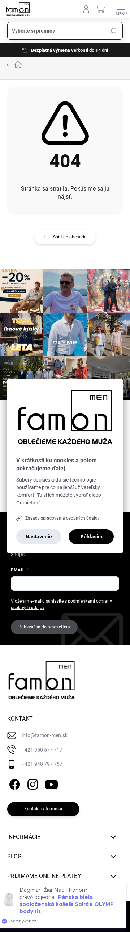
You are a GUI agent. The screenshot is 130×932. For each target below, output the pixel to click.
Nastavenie (39, 537)
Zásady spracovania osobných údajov (62, 518)
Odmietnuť (28, 502)
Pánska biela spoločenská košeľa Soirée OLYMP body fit (67, 904)
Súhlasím (91, 537)
